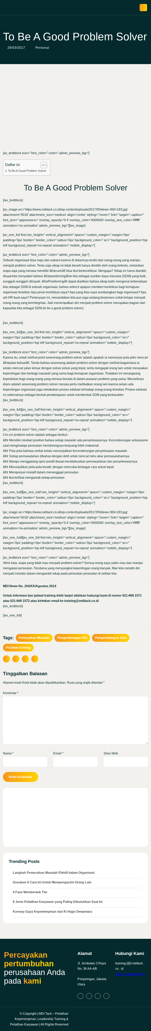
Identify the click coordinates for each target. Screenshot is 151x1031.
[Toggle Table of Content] (41, 165)
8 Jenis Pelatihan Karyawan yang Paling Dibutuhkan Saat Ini (57, 901)
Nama (8, 753)
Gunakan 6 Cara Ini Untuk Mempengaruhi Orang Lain (52, 882)
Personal (42, 47)
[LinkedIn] (80, 996)
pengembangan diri (72, 637)
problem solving (18, 647)
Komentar (10, 693)
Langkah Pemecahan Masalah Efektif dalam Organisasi (54, 872)
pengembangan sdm (110, 637)
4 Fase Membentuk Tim (30, 892)
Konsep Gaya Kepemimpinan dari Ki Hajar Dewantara (52, 911)
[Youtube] (106, 996)
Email (58, 753)
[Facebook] (98, 996)
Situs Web (111, 753)
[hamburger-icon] (143, 7)
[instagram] (89, 996)
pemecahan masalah (34, 637)
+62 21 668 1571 (130, 974)
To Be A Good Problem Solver (27, 170)
